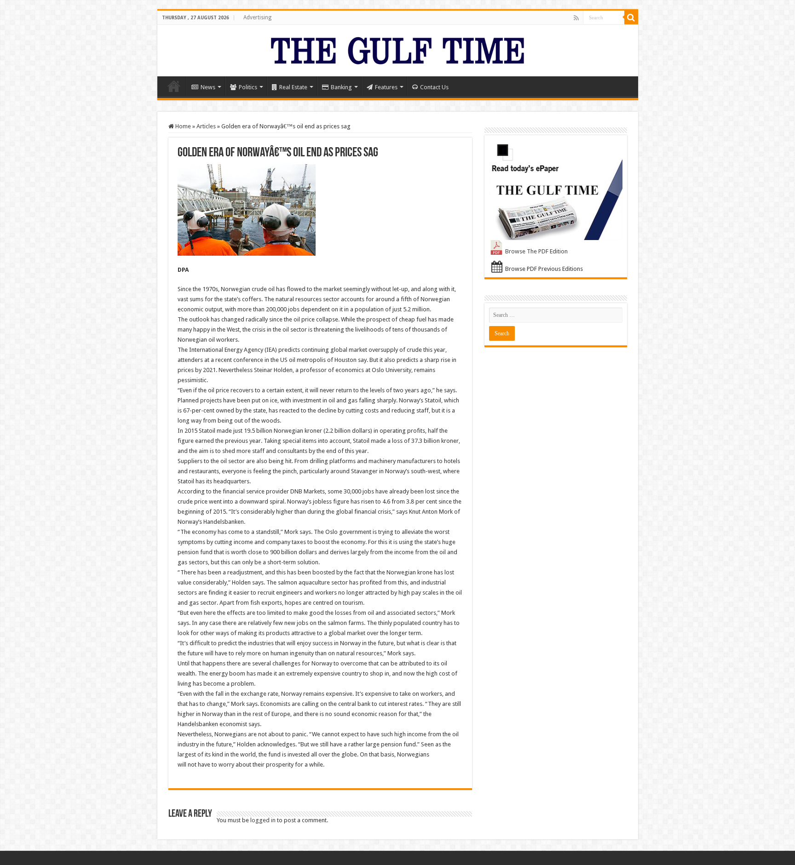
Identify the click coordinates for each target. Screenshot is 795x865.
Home (174, 86)
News (208, 87)
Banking (341, 87)
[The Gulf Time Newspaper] (397, 49)
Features (386, 87)
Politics (248, 87)
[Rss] (576, 17)
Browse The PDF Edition (536, 251)
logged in (263, 820)
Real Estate (293, 87)
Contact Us (434, 87)
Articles (206, 126)
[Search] (631, 17)
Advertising (257, 17)
